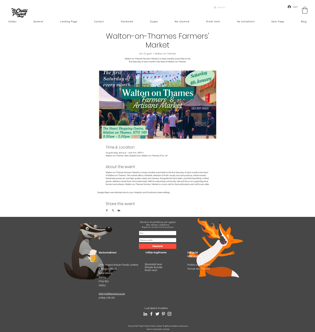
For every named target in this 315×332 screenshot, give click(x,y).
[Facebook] (151, 313)
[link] (305, 10)
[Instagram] (169, 313)
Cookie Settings (290, 328)
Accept (304, 328)
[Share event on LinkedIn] (119, 210)
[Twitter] (157, 313)
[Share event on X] (113, 210)
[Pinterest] (163, 313)
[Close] (312, 328)
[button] (245, 21)
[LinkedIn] (145, 313)
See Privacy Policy (99, 328)
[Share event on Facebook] (107, 210)
